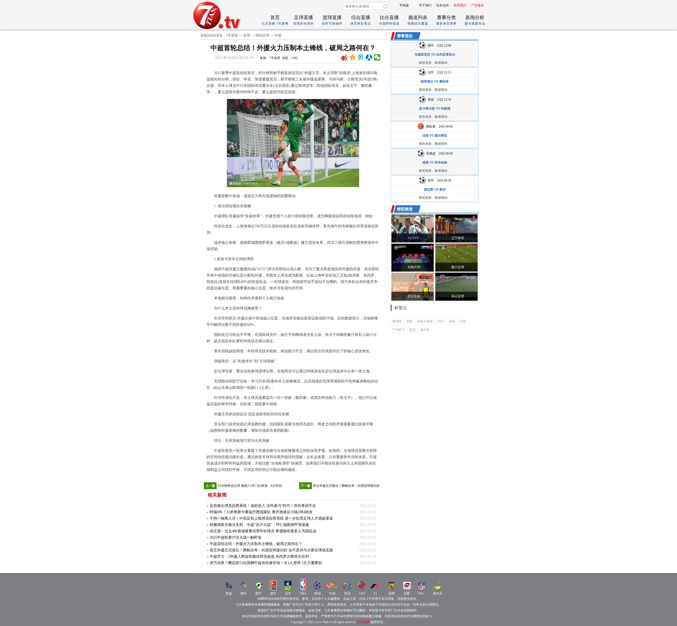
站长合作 (442, 5)
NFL (421, 593)
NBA (440, 321)
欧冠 (317, 593)
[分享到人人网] (369, 57)
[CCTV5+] (412, 242)
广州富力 (398, 330)
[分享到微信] (377, 57)
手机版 (404, 5)
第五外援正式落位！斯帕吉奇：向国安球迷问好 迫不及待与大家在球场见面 (271, 550)
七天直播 (363, 622)
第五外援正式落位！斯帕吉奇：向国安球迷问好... (347, 486)
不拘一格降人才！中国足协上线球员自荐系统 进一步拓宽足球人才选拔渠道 (271, 518)
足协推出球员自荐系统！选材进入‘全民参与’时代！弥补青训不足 (263, 506)
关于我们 (425, 5)
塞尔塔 (425, 330)
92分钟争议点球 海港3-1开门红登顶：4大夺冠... (251, 486)
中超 (278, 35)
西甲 (243, 593)
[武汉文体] (412, 300)
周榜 (409, 321)
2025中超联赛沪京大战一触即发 (236, 537)
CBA (362, 593)
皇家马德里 (425, 321)
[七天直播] (224, 28)
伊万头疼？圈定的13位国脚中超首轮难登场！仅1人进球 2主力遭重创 (266, 563)
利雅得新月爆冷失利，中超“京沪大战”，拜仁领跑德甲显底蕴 (259, 525)
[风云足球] (456, 300)
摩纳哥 (397, 321)
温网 (391, 593)
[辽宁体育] (456, 242)
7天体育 (232, 35)
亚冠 (412, 330)
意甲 (258, 593)
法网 (406, 593)
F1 (375, 593)
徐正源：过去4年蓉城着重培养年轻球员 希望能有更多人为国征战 (263, 531)
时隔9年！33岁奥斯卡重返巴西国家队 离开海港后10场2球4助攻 (261, 512)
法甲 (288, 593)
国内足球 (262, 35)
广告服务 (477, 5)
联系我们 (460, 5)
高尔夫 (437, 593)
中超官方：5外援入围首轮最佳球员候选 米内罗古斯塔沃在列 (259, 557)
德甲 (273, 593)
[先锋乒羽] (412, 271)
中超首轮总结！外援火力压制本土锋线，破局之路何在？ (256, 544)
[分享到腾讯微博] (361, 57)
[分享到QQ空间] (352, 57)
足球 (246, 35)
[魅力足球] (456, 271)
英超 (452, 321)
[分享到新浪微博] (344, 57)
